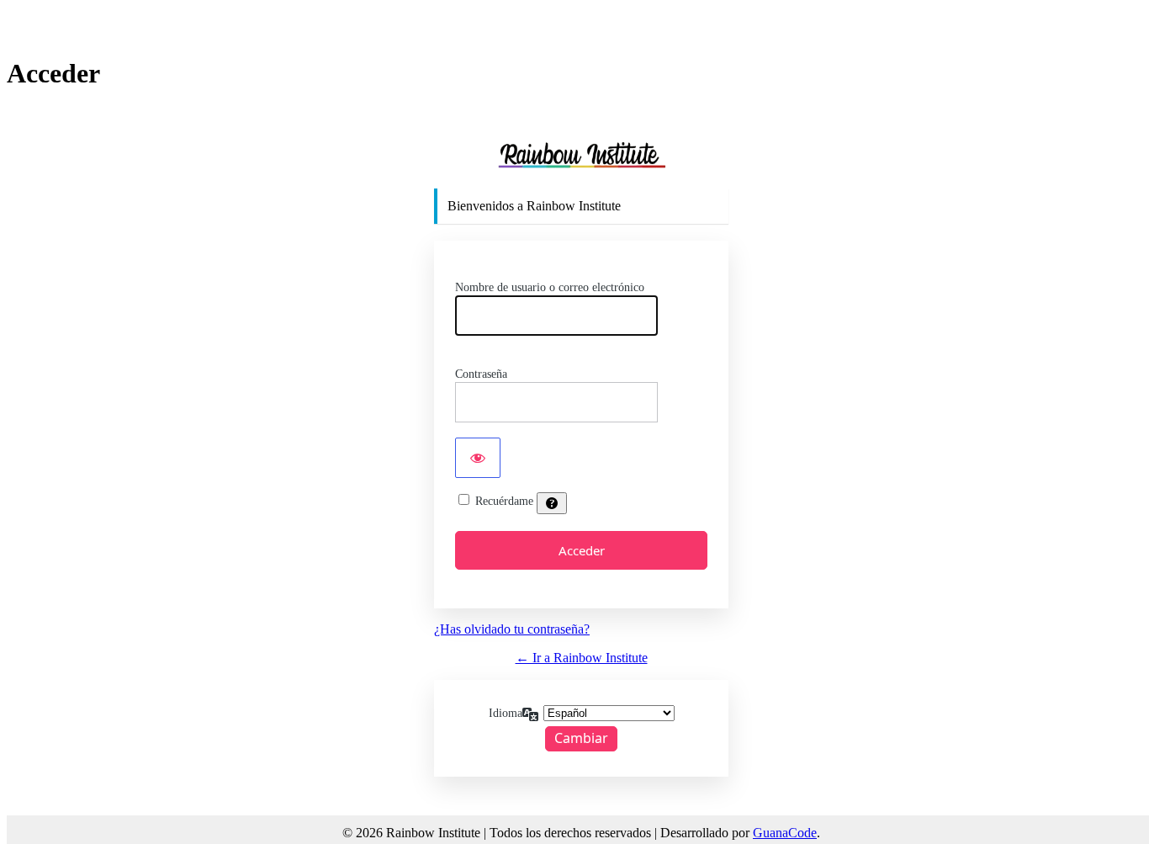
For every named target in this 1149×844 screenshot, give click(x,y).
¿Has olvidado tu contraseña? (512, 629)
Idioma (505, 713)
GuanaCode (785, 832)
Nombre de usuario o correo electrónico (549, 287)
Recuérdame (504, 501)
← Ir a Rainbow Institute (582, 657)
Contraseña (481, 374)
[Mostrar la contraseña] (477, 458)
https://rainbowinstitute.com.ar (581, 154)
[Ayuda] (552, 503)
